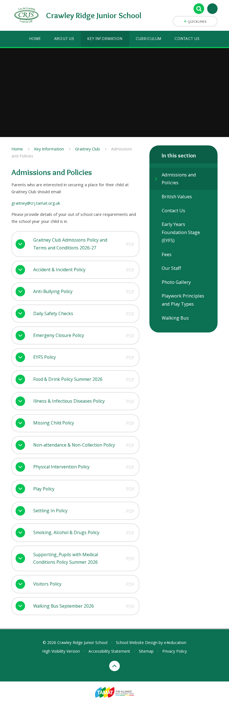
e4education (175, 642)
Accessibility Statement (109, 651)
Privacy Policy (174, 651)
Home (17, 149)
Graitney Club (87, 149)
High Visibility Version (61, 651)
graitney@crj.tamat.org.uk (35, 203)
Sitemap (146, 651)
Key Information (49, 149)
